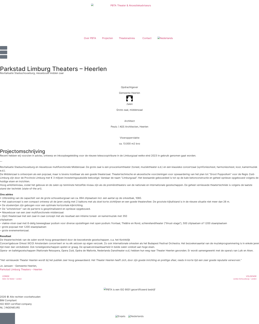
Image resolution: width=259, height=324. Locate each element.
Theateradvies (127, 38)
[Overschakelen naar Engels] (120, 316)
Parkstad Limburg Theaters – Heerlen (21, 269)
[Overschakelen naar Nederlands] (136, 316)
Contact (147, 38)
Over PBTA (90, 38)
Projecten (107, 38)
